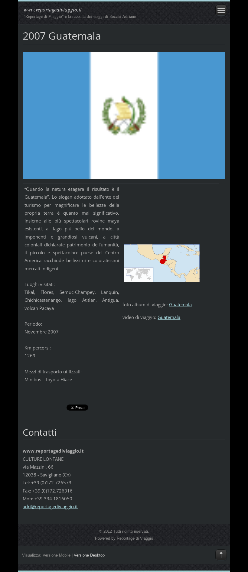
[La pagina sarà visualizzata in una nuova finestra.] (124, 115)
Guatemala (180, 304)
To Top (221, 555)
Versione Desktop (89, 555)
